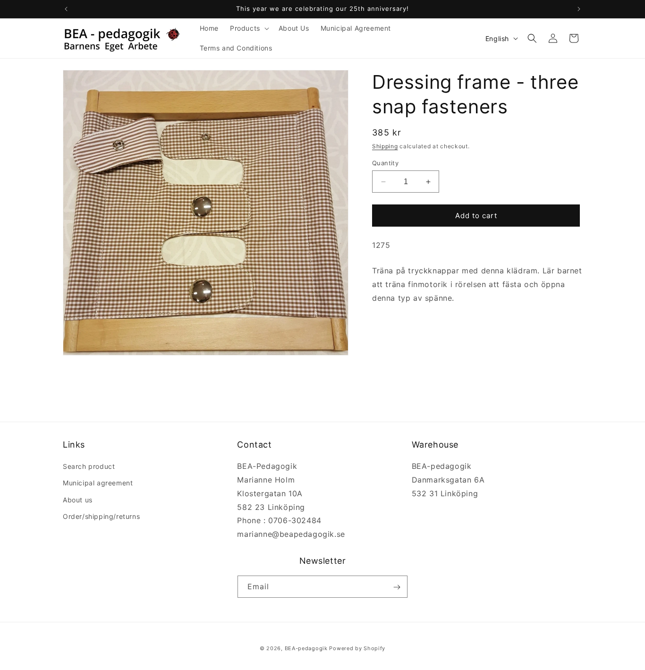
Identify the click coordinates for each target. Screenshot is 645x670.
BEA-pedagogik (306, 648)
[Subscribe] (396, 587)
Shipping (385, 146)
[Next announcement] (579, 9)
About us (78, 500)
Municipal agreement (98, 483)
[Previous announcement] (66, 9)
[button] (248, 28)
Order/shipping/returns (101, 516)
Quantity (385, 163)
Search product (89, 466)
